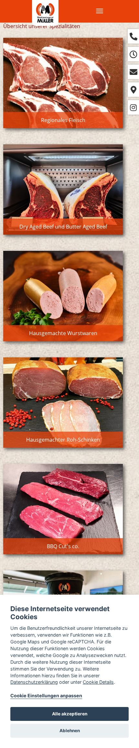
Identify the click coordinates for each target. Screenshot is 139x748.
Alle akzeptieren (69, 713)
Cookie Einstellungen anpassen (46, 695)
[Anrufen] (133, 36)
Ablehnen (69, 730)
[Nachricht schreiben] (133, 72)
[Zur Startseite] (45, 13)
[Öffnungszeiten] (133, 54)
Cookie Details (98, 682)
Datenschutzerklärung (34, 682)
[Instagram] (133, 107)
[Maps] (133, 89)
